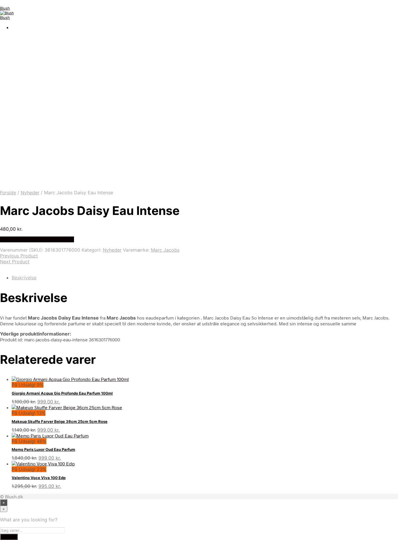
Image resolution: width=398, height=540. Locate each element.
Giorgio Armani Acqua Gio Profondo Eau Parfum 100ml (62, 393)
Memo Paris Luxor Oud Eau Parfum (43, 449)
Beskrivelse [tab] (24, 277)
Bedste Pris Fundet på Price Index (37, 239)
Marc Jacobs (165, 250)
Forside (8, 192)
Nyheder (30, 192)
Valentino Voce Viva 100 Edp (39, 477)
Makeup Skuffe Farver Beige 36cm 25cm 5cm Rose (60, 421)
